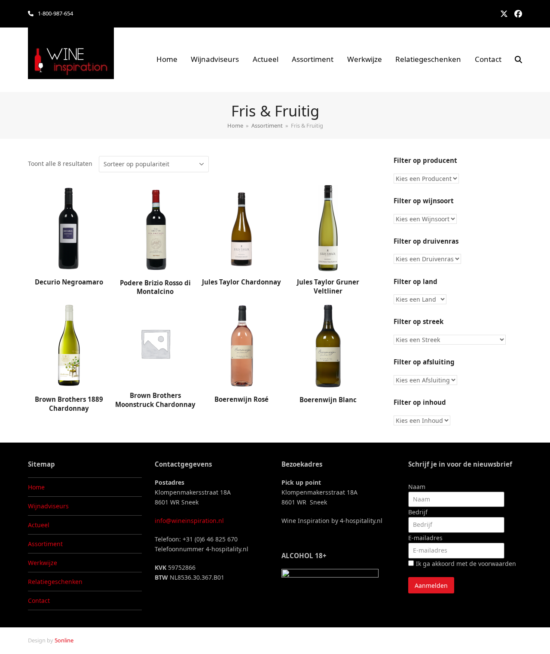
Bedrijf (418, 512)
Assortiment (45, 544)
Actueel (38, 525)
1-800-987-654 (55, 13)
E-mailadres (425, 538)
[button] (518, 59)
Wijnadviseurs (48, 506)
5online (64, 640)
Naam (416, 487)
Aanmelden (431, 585)
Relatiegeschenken (55, 582)
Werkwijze (42, 563)
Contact (39, 600)
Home (36, 487)
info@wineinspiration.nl (189, 520)
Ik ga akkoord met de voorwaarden (466, 563)
